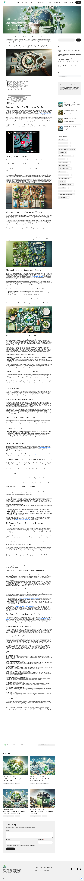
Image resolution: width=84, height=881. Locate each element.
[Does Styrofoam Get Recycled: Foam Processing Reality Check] (42, 765)
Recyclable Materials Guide (16, 36)
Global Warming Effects (64, 165)
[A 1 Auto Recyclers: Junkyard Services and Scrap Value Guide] (60, 120)
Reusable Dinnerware (15, 87)
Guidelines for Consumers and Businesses (18, 98)
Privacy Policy (46, 870)
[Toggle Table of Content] (7, 80)
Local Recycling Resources (8, 783)
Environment (62, 152)
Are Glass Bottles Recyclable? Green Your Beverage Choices (69, 51)
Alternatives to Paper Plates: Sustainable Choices (17, 86)
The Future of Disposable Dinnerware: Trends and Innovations (19, 95)
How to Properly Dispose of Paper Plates (15, 89)
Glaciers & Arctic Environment (65, 155)
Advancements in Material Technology (18, 96)
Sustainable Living (63, 187)
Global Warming (63, 158)
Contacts (78, 2)
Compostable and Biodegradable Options (18, 88)
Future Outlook (11, 103)
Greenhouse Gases (63, 171)
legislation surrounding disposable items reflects (24, 606)
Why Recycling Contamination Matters (15, 94)
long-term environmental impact (37, 276)
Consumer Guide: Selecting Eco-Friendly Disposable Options (19, 92)
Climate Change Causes (64, 142)
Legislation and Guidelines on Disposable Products (17, 97)
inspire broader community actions (41, 454)
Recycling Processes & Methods (42, 783)
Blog (37, 867)
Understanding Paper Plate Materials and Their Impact (18, 81)
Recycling (8, 36)
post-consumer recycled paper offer (44, 113)
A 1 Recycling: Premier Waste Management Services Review (70, 128)
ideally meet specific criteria (35, 469)
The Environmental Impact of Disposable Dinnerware (18, 85)
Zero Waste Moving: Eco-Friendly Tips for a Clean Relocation (69, 62)
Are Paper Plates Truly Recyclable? (14, 82)
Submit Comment (10, 848)
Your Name (8, 839)
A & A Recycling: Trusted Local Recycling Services (71, 113)
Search (59, 37)
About (36, 870)
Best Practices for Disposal (15, 90)
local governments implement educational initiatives (29, 598)
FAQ (9, 102)
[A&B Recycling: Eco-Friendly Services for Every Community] (15, 765)
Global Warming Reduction (64, 168)
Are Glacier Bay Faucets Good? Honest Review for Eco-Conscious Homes (69, 66)
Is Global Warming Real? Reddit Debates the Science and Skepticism (69, 55)
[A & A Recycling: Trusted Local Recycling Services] (60, 112)
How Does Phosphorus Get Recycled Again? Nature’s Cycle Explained (67, 58)
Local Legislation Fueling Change (17, 101)
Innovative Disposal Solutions (16, 91)
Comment (8, 830)
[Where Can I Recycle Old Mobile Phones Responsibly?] (42, 798)
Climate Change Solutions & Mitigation (67, 149)
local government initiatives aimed (44, 447)
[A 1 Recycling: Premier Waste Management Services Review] (60, 128)
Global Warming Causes (64, 162)
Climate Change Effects (64, 146)
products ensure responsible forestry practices (24, 127)
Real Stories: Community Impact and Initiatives (17, 99)
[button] (70, 2)
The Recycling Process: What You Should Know (17, 83)
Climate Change (63, 139)
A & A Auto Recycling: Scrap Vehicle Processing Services (72, 105)
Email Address (41, 839)
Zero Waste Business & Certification (66, 194)
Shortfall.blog (67, 102)
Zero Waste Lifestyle (63, 197)
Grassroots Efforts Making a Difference (18, 100)
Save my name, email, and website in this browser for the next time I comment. (21, 845)
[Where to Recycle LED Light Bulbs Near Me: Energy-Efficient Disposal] (15, 798)
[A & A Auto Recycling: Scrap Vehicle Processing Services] (60, 104)
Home (4, 36)
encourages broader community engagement (23, 519)
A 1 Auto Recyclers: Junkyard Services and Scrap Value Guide (72, 120)
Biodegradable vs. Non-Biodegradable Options (16, 84)
